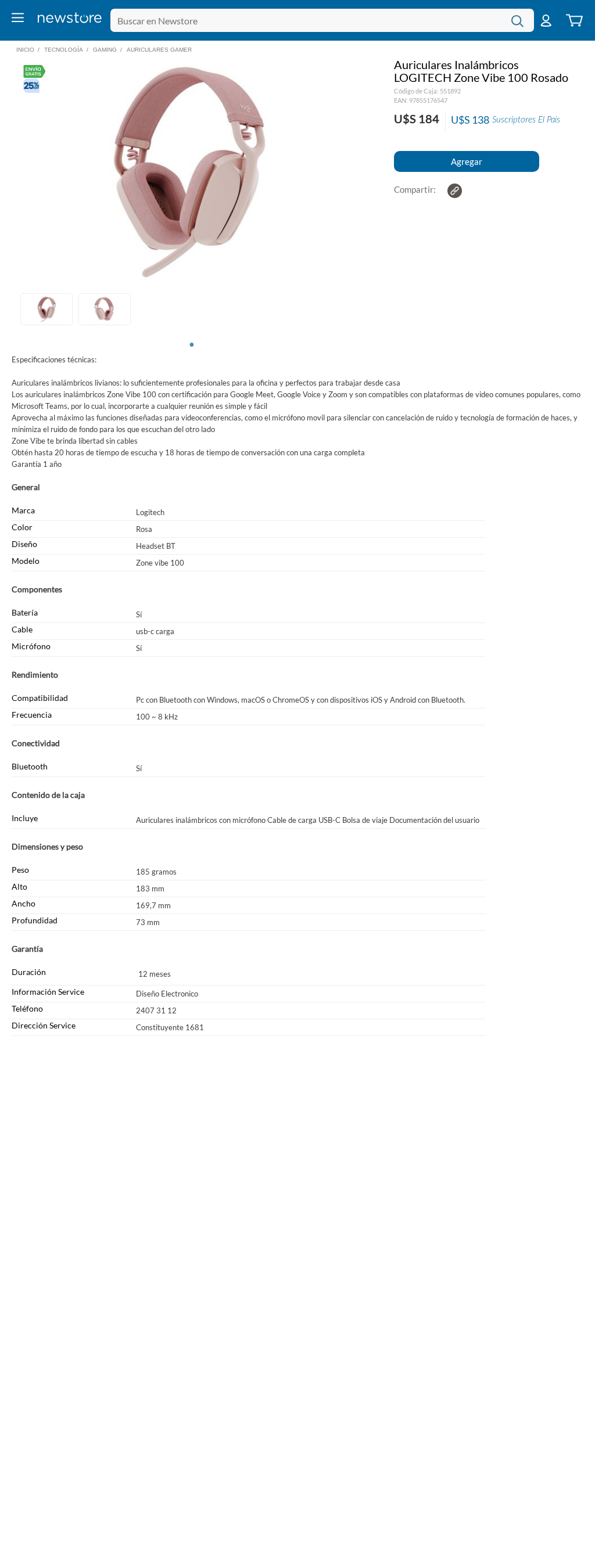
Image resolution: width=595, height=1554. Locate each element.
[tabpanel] (46, 310)
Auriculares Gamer (159, 49)
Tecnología (63, 49)
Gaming (105, 49)
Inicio (25, 49)
